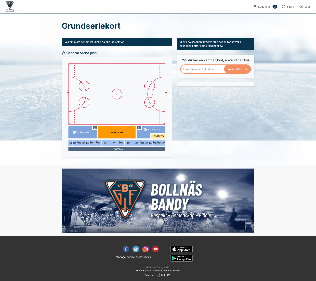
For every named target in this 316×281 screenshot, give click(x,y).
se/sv (291, 6)
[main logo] (10, 6)
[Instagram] (145, 249)
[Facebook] (126, 249)
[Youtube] (155, 249)
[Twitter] (135, 249)
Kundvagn (267, 6)
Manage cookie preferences (133, 257)
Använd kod (235, 69)
